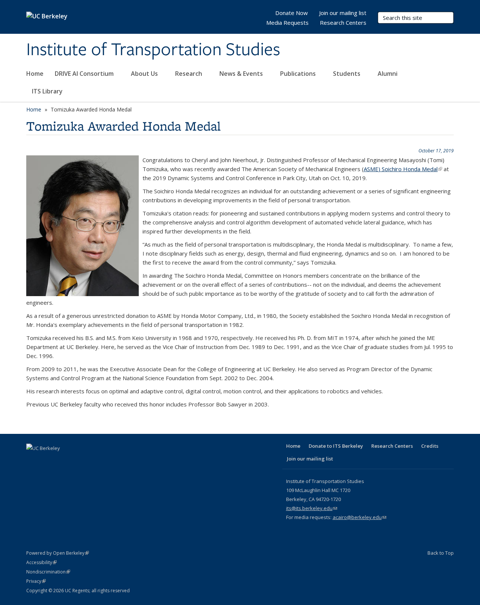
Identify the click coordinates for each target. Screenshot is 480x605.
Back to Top (441, 552)
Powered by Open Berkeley (57, 553)
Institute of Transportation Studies (153, 50)
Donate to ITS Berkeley (336, 445)
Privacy (36, 581)
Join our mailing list (342, 13)
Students (347, 73)
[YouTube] (77, 461)
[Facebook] (33, 461)
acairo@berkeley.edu (359, 517)
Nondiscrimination (48, 572)
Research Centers (343, 22)
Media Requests (287, 22)
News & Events (241, 73)
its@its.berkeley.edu (311, 508)
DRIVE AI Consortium (85, 73)
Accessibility (41, 562)
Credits (429, 445)
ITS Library (48, 91)
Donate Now (291, 13)
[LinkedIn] (62, 461)
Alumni (388, 73)
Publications (298, 73)
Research (189, 73)
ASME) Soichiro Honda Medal (403, 169)
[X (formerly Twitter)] (48, 461)
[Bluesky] (106, 461)
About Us (145, 73)
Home (35, 73)
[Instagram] (91, 461)
